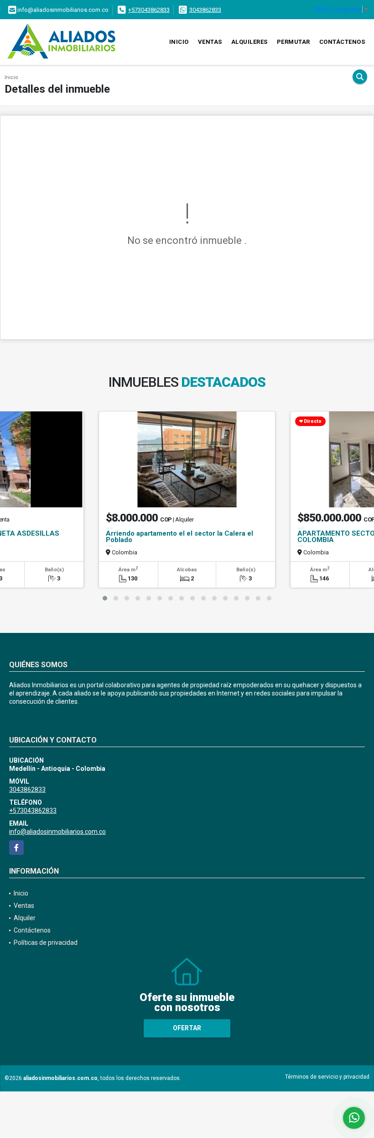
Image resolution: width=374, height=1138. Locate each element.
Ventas (210, 41)
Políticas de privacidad (46, 942)
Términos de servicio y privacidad (327, 1077)
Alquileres (249, 41)
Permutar (293, 41)
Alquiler (25, 918)
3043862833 (205, 9)
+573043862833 (149, 9)
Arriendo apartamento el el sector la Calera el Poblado (179, 536)
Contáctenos (342, 41)
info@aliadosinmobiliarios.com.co (57, 831)
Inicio (179, 41)
